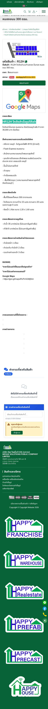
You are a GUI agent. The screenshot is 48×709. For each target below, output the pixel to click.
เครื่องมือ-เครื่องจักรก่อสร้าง (12, 479)
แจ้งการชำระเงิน (19, 2)
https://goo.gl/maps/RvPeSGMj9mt (18, 279)
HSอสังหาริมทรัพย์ (14, 29)
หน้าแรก (9, 2)
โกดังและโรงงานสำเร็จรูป (11, 485)
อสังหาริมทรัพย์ (8, 488)
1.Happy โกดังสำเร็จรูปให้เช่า (31, 29)
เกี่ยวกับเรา (30, 2)
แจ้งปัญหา (39, 2)
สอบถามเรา (24, 83)
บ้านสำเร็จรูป (7, 482)
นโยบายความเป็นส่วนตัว (19, 503)
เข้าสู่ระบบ (17, 432)
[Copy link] (26, 61)
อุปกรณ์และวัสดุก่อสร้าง (11, 476)
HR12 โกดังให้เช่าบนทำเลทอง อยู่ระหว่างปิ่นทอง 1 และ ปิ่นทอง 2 (23, 32)
